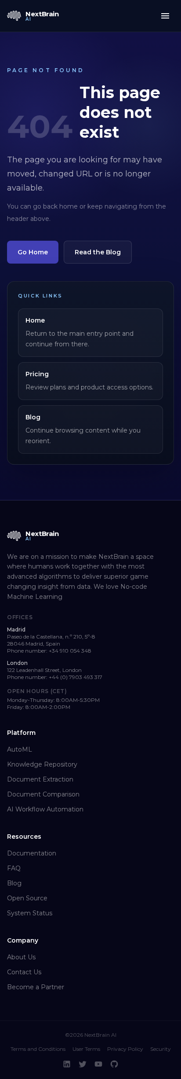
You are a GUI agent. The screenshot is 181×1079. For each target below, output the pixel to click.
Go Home (33, 252)
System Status (29, 913)
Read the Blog (98, 252)
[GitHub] (114, 1064)
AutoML (19, 749)
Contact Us (24, 972)
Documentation (31, 853)
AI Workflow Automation (45, 809)
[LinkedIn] (66, 1064)
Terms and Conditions (38, 1049)
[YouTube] (98, 1064)
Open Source (27, 898)
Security (160, 1049)
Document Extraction (40, 779)
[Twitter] (82, 1064)
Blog (14, 883)
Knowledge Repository (42, 764)
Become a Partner (35, 987)
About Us (21, 957)
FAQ (14, 868)
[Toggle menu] (165, 16)
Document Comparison (43, 794)
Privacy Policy (125, 1049)
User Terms (86, 1049)
